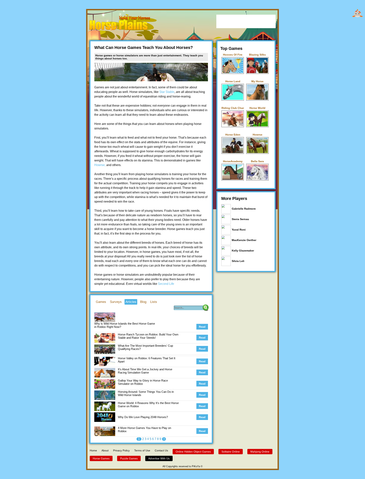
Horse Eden (232, 134)
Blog (143, 302)
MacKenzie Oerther (244, 240)
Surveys (116, 302)
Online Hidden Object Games (193, 451)
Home (93, 450)
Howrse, (100, 165)
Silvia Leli (238, 261)
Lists (153, 302)
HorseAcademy (233, 161)
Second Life (166, 283)
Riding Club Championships (232, 107)
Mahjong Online (259, 451)
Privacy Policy (121, 450)
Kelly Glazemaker (243, 250)
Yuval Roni (239, 229)
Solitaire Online (230, 451)
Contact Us (161, 450)
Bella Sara (257, 161)
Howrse (257, 134)
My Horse (257, 81)
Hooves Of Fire (232, 54)
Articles (130, 302)
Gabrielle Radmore (244, 208)
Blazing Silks (257, 54)
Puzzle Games (129, 458)
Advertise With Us (159, 458)
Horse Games (101, 458)
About (105, 450)
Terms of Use (142, 450)
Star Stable (166, 91)
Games (101, 302)
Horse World (257, 107)
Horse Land (232, 81)
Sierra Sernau (240, 219)
